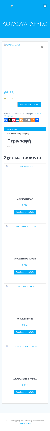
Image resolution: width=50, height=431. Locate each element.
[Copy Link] (25, 120)
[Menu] (45, 6)
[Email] (29, 120)
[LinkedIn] (17, 120)
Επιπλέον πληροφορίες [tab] (18, 133)
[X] (10, 120)
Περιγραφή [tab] (12, 129)
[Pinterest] (14, 120)
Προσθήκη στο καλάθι (29, 104)
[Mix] (33, 120)
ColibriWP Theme (24, 423)
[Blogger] (21, 120)
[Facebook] (6, 120)
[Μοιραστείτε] (37, 120)
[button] (42, 47)
